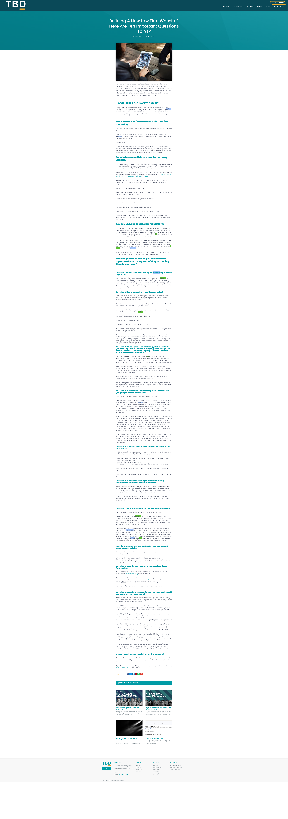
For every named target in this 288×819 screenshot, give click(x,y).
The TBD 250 (250, 7)
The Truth (259, 7)
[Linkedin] (103, 768)
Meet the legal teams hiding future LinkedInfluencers (126, 739)
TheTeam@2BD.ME (122, 668)
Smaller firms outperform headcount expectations (127, 708)
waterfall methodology (145, 580)
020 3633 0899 (121, 773)
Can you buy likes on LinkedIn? (155, 738)
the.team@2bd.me (123, 774)
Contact (282, 7)
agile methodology (132, 574)
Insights (268, 7)
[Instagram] (109, 768)
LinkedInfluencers (238, 7)
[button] (128, 674)
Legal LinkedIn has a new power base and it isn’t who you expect (159, 708)
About (276, 7)
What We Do (226, 7)
